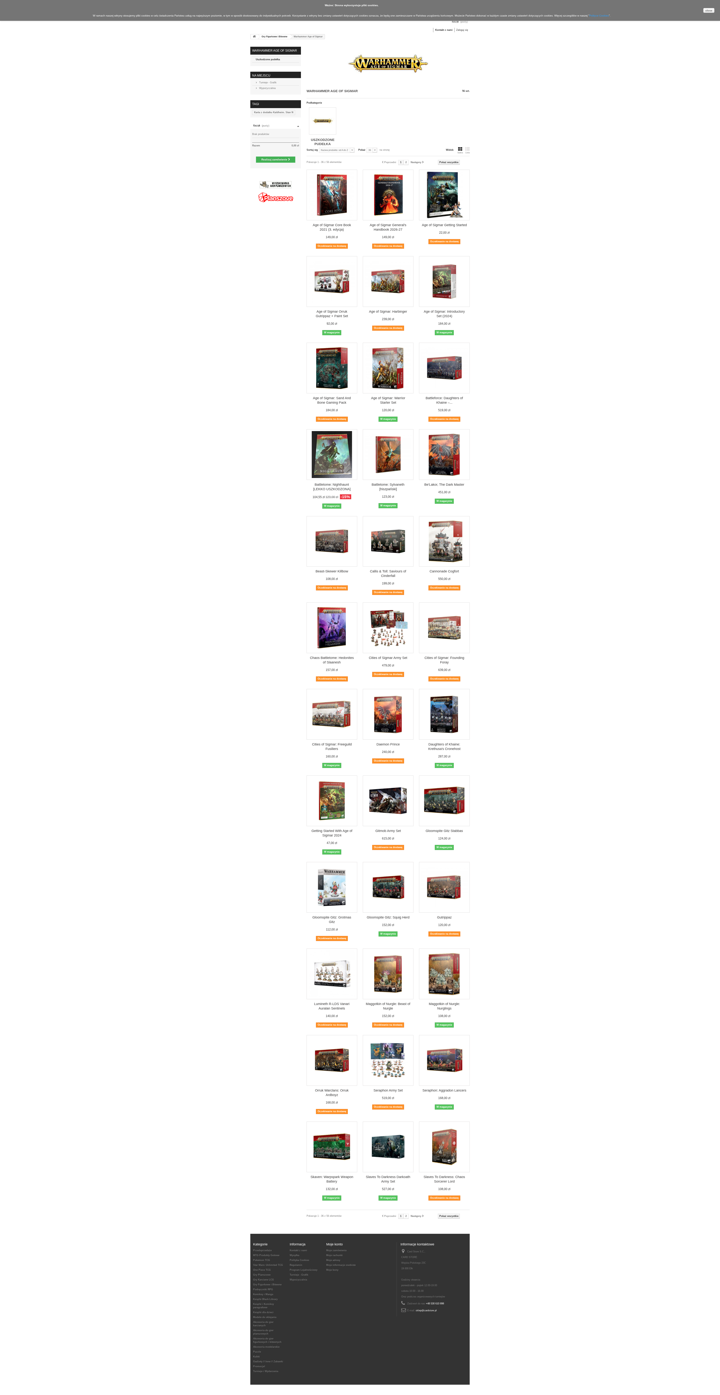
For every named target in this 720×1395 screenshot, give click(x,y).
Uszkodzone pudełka (268, 59)
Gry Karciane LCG (263, 1279)
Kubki (256, 1356)
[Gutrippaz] (444, 887)
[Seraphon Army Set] (388, 1060)
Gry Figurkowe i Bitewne (274, 36)
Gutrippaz (444, 917)
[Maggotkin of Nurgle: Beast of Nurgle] (388, 973)
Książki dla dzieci (263, 1312)
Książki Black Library (265, 1299)
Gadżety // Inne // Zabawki (268, 1361)
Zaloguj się (462, 30)
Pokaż (361, 149)
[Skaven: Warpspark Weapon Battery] (331, 1146)
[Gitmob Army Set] (388, 800)
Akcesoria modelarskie (266, 1346)
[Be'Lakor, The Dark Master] (444, 454)
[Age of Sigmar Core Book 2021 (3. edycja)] (331, 195)
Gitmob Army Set (388, 831)
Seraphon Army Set (388, 1090)
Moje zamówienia (336, 1250)
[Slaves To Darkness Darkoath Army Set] (388, 1146)
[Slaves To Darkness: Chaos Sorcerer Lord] (444, 1146)
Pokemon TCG (261, 1260)
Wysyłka (294, 1255)
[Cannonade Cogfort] (444, 541)
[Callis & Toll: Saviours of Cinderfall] (388, 541)
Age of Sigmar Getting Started (444, 225)
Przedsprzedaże (262, 1250)
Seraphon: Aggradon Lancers (444, 1090)
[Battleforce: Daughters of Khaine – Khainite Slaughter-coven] (444, 368)
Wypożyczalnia (267, 88)
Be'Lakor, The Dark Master (444, 484)
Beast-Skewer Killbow (332, 571)
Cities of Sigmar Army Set (388, 658)
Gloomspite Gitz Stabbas (444, 831)
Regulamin (296, 1265)
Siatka (460, 152)
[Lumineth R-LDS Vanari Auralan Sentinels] (331, 973)
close (708, 10)
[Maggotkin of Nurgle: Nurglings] (444, 973)
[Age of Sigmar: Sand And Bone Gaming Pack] (331, 368)
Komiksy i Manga (263, 1294)
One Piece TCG (262, 1270)
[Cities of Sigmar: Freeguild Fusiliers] (331, 714)
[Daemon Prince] (388, 714)
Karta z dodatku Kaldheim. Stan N (273, 112)
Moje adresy (333, 1260)
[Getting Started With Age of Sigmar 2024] (331, 800)
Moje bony (332, 1270)
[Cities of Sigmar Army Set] (388, 627)
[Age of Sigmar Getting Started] (444, 195)
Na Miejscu (261, 75)
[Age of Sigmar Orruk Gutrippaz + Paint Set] (331, 281)
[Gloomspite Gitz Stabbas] (444, 800)
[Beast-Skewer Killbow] (331, 541)
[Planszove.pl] (275, 195)
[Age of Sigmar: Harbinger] (388, 281)
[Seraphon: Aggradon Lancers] (444, 1060)
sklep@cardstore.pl (426, 1310)
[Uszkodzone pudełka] (322, 121)
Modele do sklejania (264, 1317)
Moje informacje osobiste (341, 1265)
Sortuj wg (312, 149)
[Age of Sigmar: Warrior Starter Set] (388, 368)
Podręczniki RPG (263, 1289)
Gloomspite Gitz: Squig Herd (388, 917)
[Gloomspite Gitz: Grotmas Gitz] (331, 887)
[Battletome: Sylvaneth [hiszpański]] (388, 454)
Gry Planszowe (262, 1274)
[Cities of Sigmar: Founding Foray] (444, 627)
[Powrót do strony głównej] (254, 36)
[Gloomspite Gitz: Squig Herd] (388, 887)
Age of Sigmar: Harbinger (388, 311)
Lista (467, 152)
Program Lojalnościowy (303, 1270)
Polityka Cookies (299, 1260)
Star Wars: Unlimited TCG (268, 1265)
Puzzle (257, 1351)
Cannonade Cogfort (444, 571)
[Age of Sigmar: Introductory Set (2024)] (444, 281)
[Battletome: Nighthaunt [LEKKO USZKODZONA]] (331, 454)
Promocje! (259, 1366)
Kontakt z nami (444, 30)
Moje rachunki (334, 1255)
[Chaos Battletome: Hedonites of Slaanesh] (331, 627)
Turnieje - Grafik (267, 82)
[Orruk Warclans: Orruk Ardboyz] (331, 1060)
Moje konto (334, 1244)
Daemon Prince (388, 744)
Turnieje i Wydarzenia (265, 1371)
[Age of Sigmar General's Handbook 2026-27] (388, 195)
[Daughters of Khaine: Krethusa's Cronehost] (444, 714)
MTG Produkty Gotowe (266, 1255)
